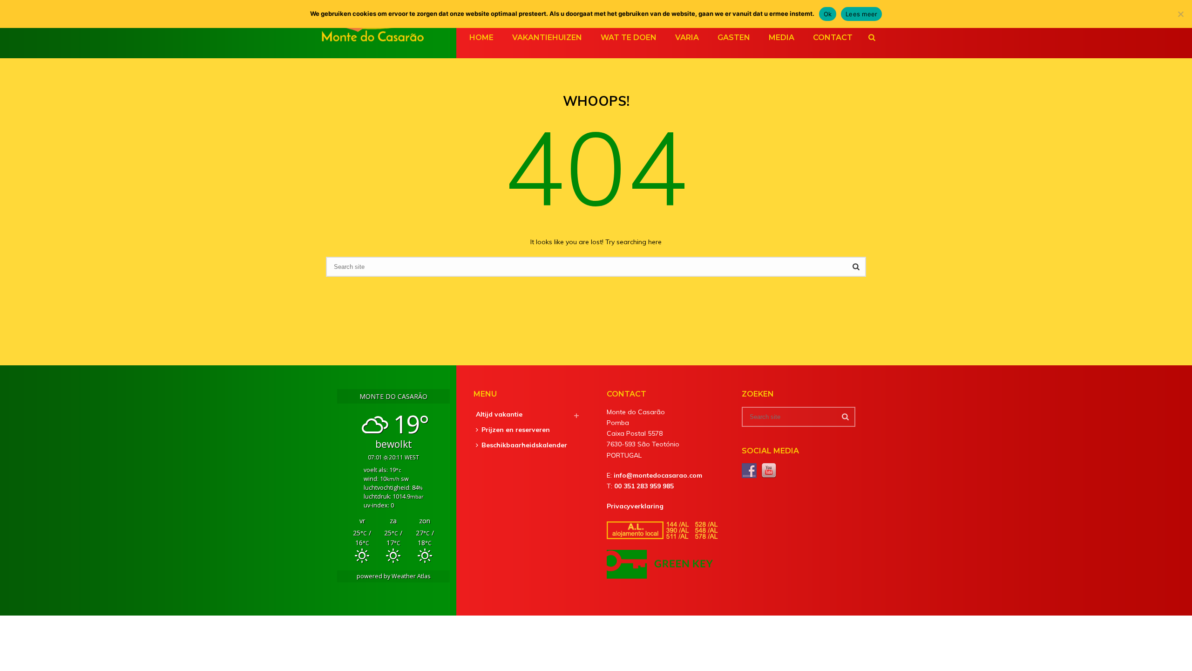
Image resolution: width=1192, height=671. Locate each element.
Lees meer (861, 14)
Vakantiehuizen (547, 37)
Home (481, 37)
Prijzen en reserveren (515, 429)
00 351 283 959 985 (644, 486)
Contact (833, 37)
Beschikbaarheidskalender (524, 445)
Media (781, 37)
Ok (828, 14)
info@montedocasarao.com (658, 475)
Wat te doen (629, 37)
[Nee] (1180, 14)
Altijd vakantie (499, 414)
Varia (687, 37)
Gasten (734, 37)
